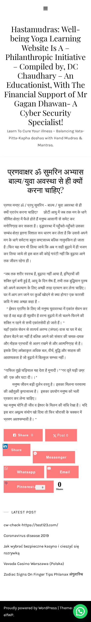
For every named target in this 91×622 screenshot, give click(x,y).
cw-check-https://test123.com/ (31, 525)
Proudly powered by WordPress (31, 608)
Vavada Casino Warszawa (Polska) (34, 563)
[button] (80, 611)
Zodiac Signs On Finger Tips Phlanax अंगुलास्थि (43, 574)
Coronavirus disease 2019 (26, 535)
